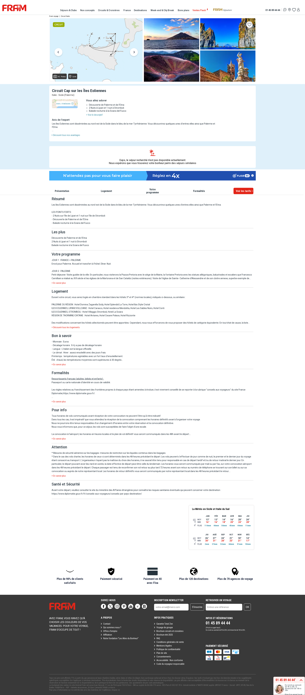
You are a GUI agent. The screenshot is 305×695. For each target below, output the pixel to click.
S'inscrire (197, 607)
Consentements (163, 656)
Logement (106, 191)
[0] (293, 9)
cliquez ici (116, 690)
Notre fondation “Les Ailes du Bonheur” (121, 638)
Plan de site (161, 653)
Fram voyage (53, 16)
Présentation (62, 191)
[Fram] (14, 8)
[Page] (103, 606)
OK (247, 607)
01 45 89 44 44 (272, 10)
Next (133, 52)
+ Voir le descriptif (94, 115)
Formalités (199, 191)
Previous (58, 52)
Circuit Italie (65, 16)
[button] (70, 576)
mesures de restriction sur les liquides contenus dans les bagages (133, 453)
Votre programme (152, 191)
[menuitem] (68, 10)
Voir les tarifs (243, 191)
